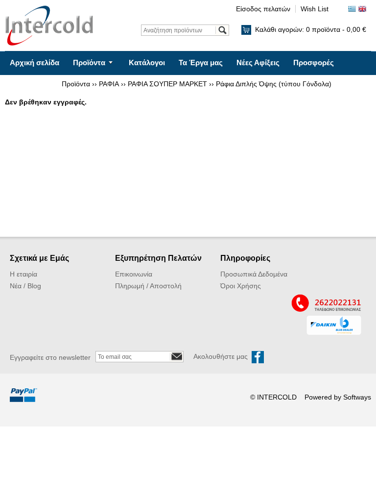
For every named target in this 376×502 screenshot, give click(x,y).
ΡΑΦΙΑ (109, 84)
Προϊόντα (89, 62)
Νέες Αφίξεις (258, 62)
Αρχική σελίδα (34, 62)
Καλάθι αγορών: (310, 29)
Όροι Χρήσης (240, 286)
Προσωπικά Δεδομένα (253, 274)
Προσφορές (313, 62)
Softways (357, 397)
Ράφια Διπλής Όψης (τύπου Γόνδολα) (273, 84)
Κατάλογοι (147, 62)
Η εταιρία (23, 274)
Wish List (315, 9)
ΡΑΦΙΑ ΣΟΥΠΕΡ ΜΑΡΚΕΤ (167, 84)
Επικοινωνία (31, 86)
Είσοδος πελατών (263, 9)
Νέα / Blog (25, 286)
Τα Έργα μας (201, 62)
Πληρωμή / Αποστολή (148, 286)
